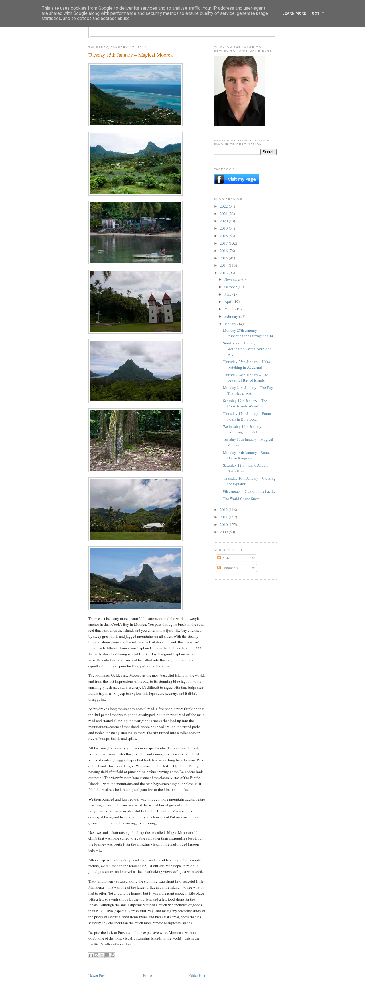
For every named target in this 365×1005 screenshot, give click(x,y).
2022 (224, 206)
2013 (224, 272)
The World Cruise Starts (241, 498)
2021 (224, 213)
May (228, 294)
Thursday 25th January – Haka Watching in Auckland (246, 364)
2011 (224, 517)
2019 (224, 228)
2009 (224, 531)
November (232, 279)
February (231, 316)
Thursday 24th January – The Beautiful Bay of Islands (245, 377)
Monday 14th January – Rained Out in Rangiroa (247, 455)
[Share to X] (102, 955)
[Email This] (91, 955)
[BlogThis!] (96, 955)
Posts (225, 558)
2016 (224, 250)
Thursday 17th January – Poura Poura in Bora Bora (247, 416)
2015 (224, 258)
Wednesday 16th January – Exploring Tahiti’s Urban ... (246, 429)
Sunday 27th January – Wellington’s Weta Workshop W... (247, 349)
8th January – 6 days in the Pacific (249, 491)
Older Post (197, 975)
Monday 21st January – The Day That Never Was (248, 390)
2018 (224, 235)
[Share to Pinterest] (112, 955)
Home (147, 975)
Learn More (294, 13)
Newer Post (97, 975)
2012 (224, 509)
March (229, 308)
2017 (224, 243)
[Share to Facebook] (107, 955)
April (228, 301)
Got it (318, 13)
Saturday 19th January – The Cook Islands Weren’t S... (245, 403)
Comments (229, 567)
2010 (224, 524)
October (231, 286)
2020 (224, 220)
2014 (224, 265)
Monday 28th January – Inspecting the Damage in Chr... (249, 333)
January (230, 323)
